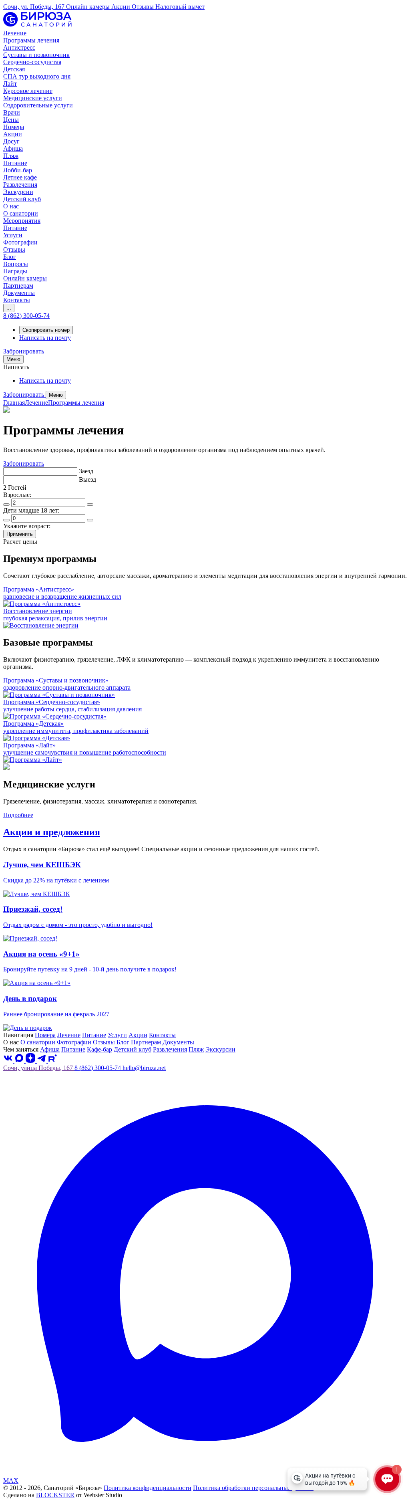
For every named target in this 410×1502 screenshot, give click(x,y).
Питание (94, 1035)
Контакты (162, 1035)
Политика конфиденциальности (147, 1487)
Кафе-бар (99, 1049)
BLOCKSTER (55, 1495)
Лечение (36, 402)
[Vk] (8, 1060)
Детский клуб (132, 1049)
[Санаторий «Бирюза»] (37, 25)
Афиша (50, 1049)
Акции (138, 1035)
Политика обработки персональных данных (253, 1487)
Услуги (117, 1035)
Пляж (196, 1049)
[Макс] (20, 1060)
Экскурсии (220, 1049)
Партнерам (146, 1042)
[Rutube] (52, 1060)
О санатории (37, 1042)
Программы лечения (76, 402)
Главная (14, 402)
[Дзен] (31, 1060)
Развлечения (170, 1049)
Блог (123, 1042)
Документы (178, 1042)
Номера (45, 1035)
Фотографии (74, 1042)
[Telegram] (42, 1060)
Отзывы (104, 1042)
